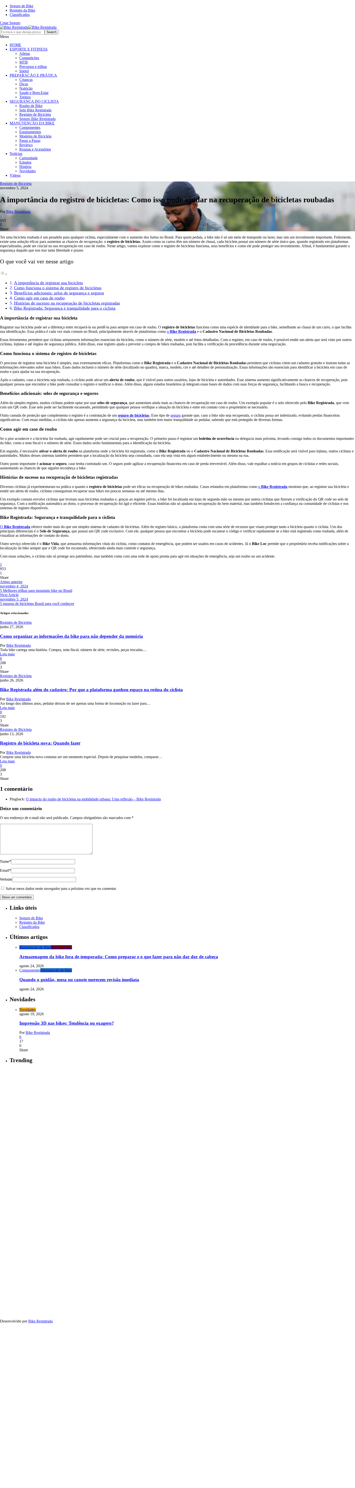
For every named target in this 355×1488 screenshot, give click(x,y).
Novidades (27, 171)
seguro (175, 415)
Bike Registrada (18, 212)
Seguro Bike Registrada (37, 119)
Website (6, 879)
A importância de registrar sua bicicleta (48, 282)
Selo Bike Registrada (35, 110)
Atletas (24, 53)
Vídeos (15, 175)
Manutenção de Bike (35, 947)
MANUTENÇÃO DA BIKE (32, 123)
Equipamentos (30, 132)
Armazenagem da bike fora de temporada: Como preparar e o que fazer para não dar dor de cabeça (118, 956)
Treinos (25, 97)
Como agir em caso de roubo (39, 298)
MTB (23, 62)
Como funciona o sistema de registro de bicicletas (57, 287)
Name (5, 861)
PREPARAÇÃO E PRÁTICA (33, 75)
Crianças (26, 80)
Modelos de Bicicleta (35, 136)
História (25, 167)
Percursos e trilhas (33, 67)
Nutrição (26, 88)
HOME (15, 45)
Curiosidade (28, 158)
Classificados (20, 15)
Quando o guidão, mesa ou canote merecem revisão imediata (79, 979)
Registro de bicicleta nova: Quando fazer (40, 743)
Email (5, 870)
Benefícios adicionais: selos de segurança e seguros (59, 292)
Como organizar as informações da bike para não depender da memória (71, 636)
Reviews (26, 145)
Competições (29, 58)
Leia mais (7, 654)
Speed (24, 71)
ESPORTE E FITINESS (29, 49)
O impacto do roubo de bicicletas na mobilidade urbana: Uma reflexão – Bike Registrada (93, 799)
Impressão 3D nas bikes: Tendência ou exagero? (66, 1023)
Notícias (16, 154)
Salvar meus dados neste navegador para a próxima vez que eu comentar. (61, 888)
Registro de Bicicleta (35, 114)
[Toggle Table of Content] (3, 274)
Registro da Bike (22, 10)
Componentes (29, 127)
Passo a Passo (29, 140)
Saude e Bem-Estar (34, 93)
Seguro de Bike (21, 6)
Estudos (25, 162)
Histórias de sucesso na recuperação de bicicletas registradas (67, 303)
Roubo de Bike (31, 106)
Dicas (23, 84)
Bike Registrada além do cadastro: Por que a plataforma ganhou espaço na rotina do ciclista (91, 689)
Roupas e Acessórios (35, 149)
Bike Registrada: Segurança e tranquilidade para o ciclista (64, 308)
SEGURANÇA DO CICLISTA (34, 101)
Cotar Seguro (10, 23)
